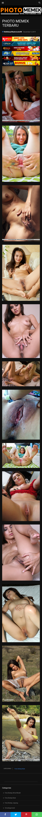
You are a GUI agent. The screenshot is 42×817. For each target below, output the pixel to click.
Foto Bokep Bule (20, 769)
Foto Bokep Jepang (11, 803)
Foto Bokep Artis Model (13, 793)
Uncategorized (10, 808)
